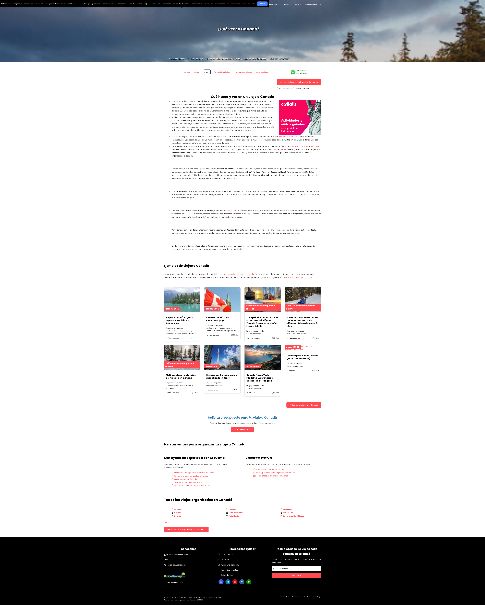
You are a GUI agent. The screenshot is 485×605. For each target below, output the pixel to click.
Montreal (296, 146)
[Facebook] (241, 581)
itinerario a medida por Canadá (297, 277)
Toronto (305, 146)
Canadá (186, 72)
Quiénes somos (310, 4)
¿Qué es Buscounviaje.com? (176, 555)
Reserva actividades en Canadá (187, 482)
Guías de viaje (271, 4)
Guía (206, 72)
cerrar (262, 1)
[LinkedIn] (228, 581)
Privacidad (285, 597)
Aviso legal (317, 597)
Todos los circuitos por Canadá (303, 405)
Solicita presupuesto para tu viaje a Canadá (242, 417)
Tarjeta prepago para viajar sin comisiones (275, 473)
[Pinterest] (234, 581)
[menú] (320, 4)
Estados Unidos (286, 136)
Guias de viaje (227, 575)
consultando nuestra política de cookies (241, 4)
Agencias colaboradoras (175, 565)
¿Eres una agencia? (230, 565)
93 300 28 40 (227, 555)
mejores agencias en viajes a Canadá (237, 274)
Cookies (307, 597)
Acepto (262, 4)
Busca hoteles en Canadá (185, 479)
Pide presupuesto (242, 429)
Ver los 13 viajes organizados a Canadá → (299, 82)
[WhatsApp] (248, 581)
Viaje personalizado (244, 72)
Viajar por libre (262, 72)
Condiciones (296, 597)
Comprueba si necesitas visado (269, 469)
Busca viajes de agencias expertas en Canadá (194, 473)
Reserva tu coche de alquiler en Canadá (191, 485)
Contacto (225, 560)
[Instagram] (221, 581)
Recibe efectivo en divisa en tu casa (271, 476)
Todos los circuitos (229, 570)
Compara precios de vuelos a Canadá (190, 476)
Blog (297, 4)
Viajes (196, 72)
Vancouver (315, 146)
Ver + (166, 522)
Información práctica (221, 72)
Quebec (283, 149)
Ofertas (286, 4)
